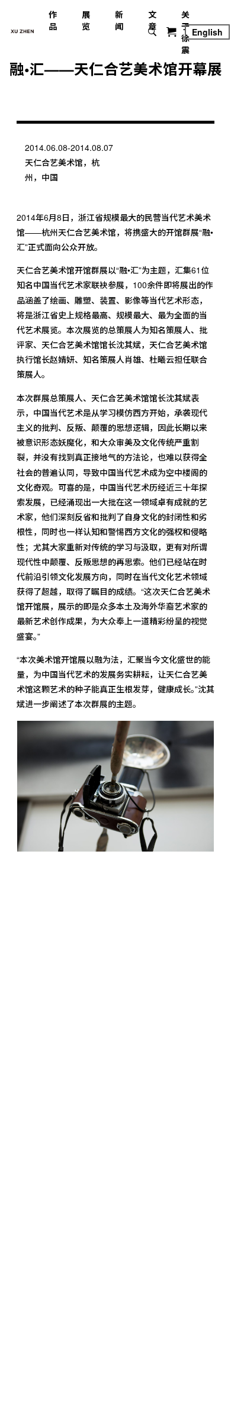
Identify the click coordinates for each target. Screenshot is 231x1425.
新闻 (119, 20)
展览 (86, 20)
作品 (53, 20)
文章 (152, 20)
